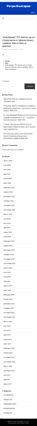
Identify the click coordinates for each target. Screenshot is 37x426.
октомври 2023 (9, 312)
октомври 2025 (9, 205)
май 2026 (7, 174)
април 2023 (8, 339)
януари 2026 (8, 192)
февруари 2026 (9, 187)
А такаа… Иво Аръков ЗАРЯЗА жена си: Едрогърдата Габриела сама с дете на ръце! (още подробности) (19, 126)
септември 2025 (9, 210)
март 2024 (7, 290)
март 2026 (7, 183)
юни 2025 (7, 223)
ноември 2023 (9, 308)
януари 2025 (8, 246)
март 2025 (7, 237)
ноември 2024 (9, 254)
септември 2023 (9, 317)
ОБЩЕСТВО (8, 400)
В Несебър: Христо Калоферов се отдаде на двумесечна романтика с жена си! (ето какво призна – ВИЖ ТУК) (20, 108)
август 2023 (8, 321)
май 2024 (7, 281)
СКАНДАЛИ (8, 413)
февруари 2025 (9, 241)
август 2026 (8, 161)
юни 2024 (7, 277)
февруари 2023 (9, 348)
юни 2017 (7, 375)
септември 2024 (9, 263)
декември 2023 (9, 304)
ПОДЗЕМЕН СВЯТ (10, 404)
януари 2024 (8, 299)
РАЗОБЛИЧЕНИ (9, 408)
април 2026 (8, 178)
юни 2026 (7, 170)
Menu (33, 12)
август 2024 (8, 268)
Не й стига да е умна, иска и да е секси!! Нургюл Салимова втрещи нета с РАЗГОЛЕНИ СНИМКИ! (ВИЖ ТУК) (18, 136)
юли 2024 (7, 272)
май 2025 (7, 228)
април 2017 (8, 384)
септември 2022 (9, 362)
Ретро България (18, 6)
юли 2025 (7, 219)
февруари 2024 (9, 295)
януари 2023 (8, 353)
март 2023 (7, 344)
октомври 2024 (9, 259)
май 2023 (7, 335)
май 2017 (7, 380)
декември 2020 (9, 371)
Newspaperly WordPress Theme (18, 423)
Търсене (5, 81)
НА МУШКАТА (8, 395)
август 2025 (8, 214)
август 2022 (8, 366)
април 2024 (8, 286)
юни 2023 (7, 330)
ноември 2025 (9, 201)
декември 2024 (9, 250)
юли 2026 (7, 165)
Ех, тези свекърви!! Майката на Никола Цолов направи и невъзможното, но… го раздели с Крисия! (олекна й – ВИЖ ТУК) (20, 117)
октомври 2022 (9, 357)
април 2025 (8, 232)
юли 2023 (7, 326)
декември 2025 (9, 196)
